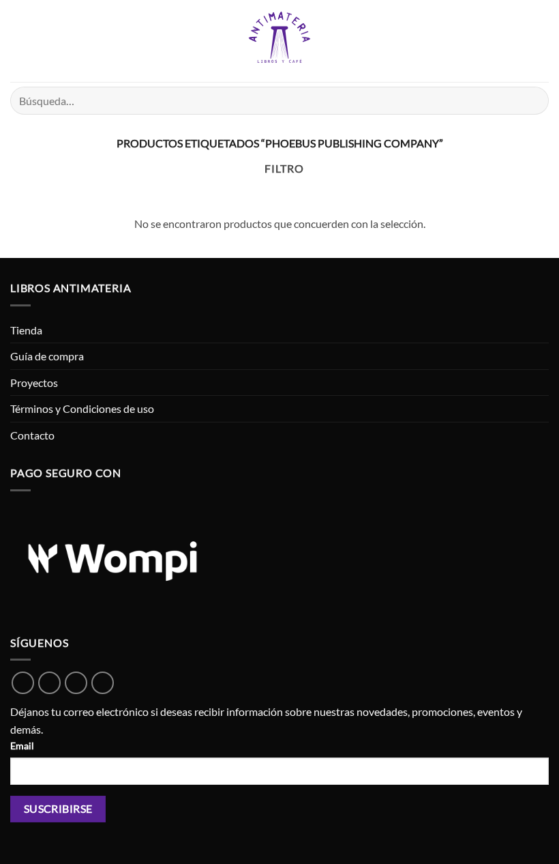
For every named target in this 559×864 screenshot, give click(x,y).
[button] (18, 40)
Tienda (26, 329)
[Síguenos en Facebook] (49, 683)
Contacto (32, 435)
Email (22, 745)
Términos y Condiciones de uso (82, 408)
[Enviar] (532, 100)
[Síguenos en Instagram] (76, 683)
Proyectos (34, 382)
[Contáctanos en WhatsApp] (23, 683)
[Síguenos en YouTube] (102, 683)
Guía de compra (47, 355)
